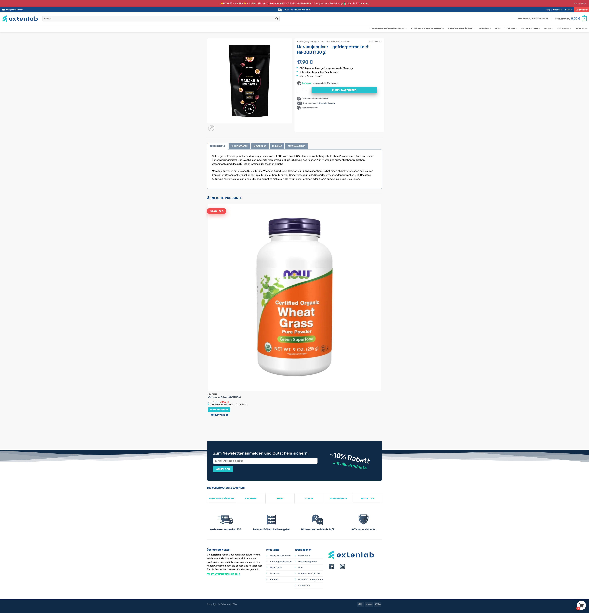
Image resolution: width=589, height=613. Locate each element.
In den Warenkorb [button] (219, 410)
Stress (346, 41)
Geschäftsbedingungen (310, 579)
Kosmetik (509, 28)
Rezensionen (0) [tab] (296, 146)
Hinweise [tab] (277, 146)
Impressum (304, 585)
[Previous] (209, 429)
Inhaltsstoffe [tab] (239, 146)
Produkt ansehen (220, 415)
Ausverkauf (581, 10)
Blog (548, 10)
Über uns (557, 10)
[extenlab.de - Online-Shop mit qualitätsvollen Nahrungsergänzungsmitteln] (20, 18)
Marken (580, 28)
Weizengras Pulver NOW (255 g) (224, 397)
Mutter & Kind (529, 28)
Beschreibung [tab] (217, 146)
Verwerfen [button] (580, 3)
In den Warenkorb (344, 90)
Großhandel (304, 555)
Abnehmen (485, 28)
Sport (547, 28)
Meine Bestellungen (280, 555)
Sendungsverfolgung (281, 561)
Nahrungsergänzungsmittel (387, 28)
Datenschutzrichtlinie (309, 573)
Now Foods (212, 394)
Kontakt (568, 10)
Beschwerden (333, 41)
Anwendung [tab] (260, 146)
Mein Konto (276, 567)
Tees (497, 28)
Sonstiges (563, 28)
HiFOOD (378, 41)
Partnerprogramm (307, 561)
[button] (533, 18)
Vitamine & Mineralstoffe (426, 28)
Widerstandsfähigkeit (461, 28)
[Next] (218, 126)
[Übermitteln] (276, 18)
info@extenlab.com (14, 10)
